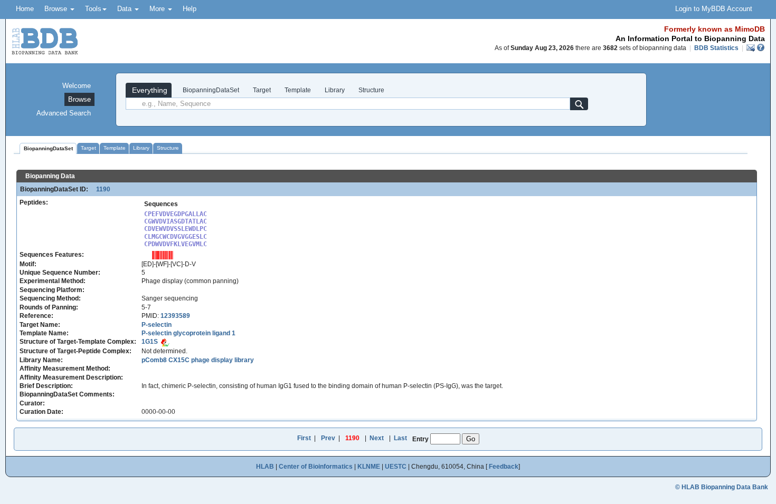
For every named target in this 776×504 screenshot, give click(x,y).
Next (377, 438)
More (158, 9)
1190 (100, 189)
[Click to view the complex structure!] (165, 341)
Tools (93, 9)
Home (25, 9)
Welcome (76, 86)
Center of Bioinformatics (316, 466)
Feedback (503, 466)
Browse (56, 9)
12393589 (175, 315)
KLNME (368, 466)
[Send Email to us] (751, 48)
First (304, 438)
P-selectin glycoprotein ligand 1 (188, 333)
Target (262, 90)
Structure (371, 90)
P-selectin (156, 324)
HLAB (265, 466)
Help (189, 9)
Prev (328, 438)
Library (335, 90)
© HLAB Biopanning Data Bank (721, 487)
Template (298, 90)
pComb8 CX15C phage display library (197, 360)
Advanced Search (63, 113)
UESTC (395, 466)
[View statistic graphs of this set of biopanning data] (162, 254)
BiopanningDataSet (210, 90)
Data (125, 9)
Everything (148, 90)
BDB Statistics (716, 48)
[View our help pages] (760, 48)
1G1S (149, 341)
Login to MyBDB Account (713, 9)
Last (400, 438)
